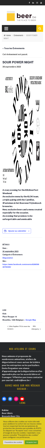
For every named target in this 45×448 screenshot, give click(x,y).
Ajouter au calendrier (17, 231)
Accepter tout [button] (31, 442)
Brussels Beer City (11, 416)
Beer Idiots (7, 413)
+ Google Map (30, 320)
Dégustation (7, 257)
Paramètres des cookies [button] (13, 442)
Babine (5, 410)
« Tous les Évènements (13, 48)
